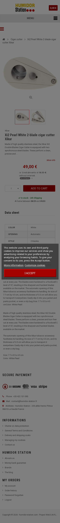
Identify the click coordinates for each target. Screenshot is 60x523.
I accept (30, 273)
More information (14, 265)
